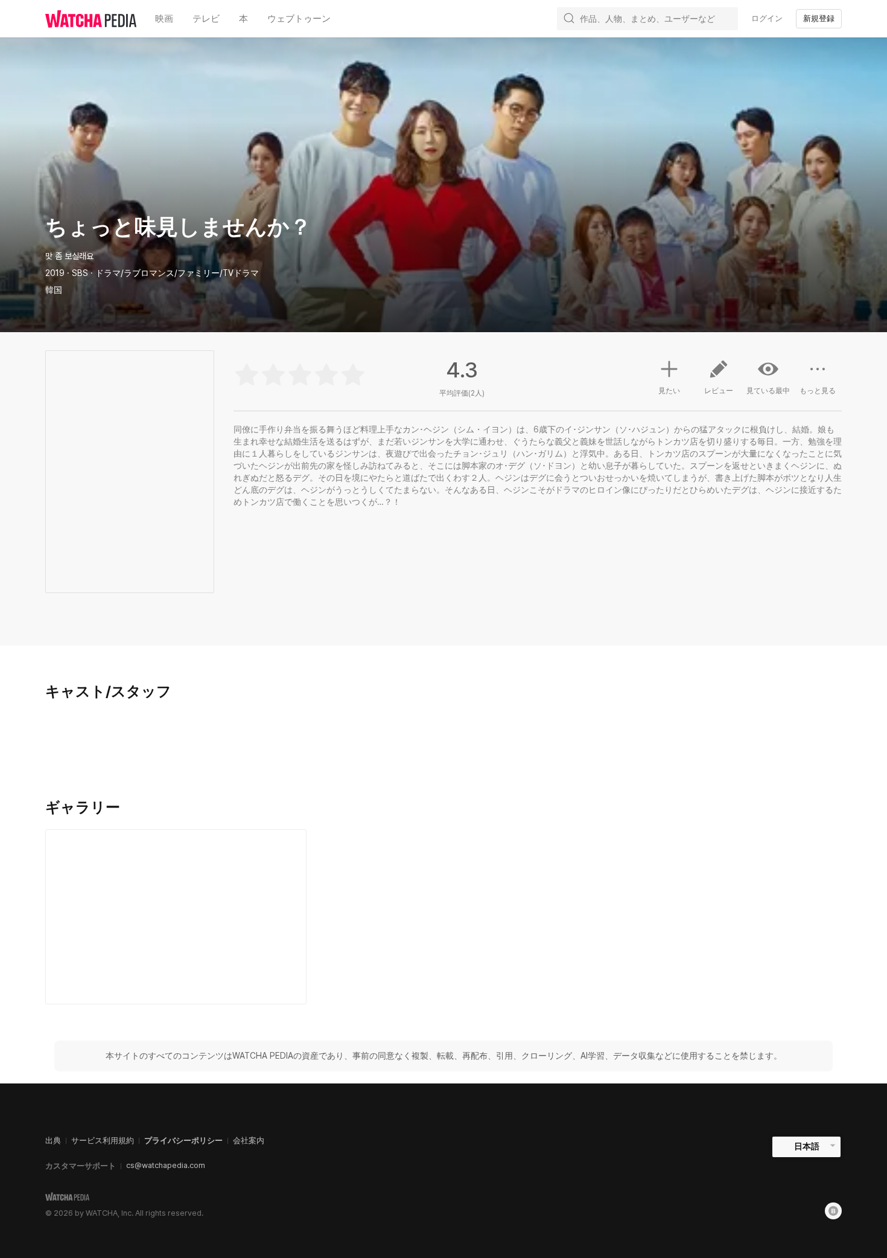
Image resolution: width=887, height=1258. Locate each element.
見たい (669, 391)
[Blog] (833, 1210)
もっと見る (818, 391)
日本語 (806, 1146)
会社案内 (248, 1140)
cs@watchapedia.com (165, 1165)
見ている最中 (768, 391)
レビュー (718, 391)
